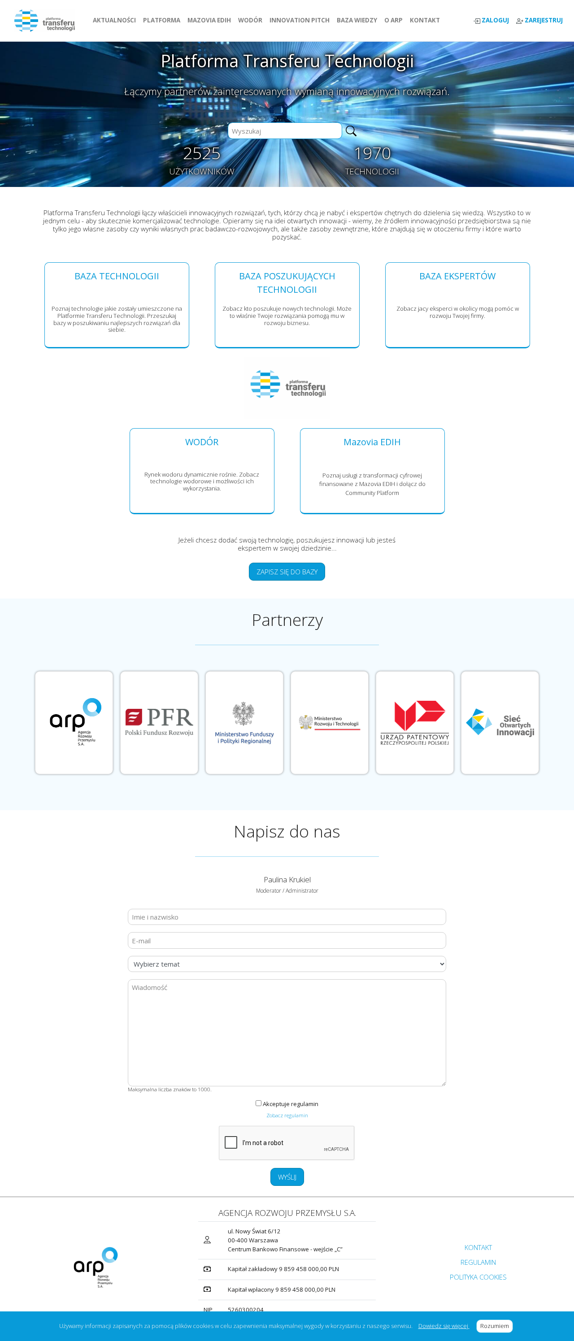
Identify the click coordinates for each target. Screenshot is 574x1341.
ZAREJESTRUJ (543, 20)
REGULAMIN (478, 1262)
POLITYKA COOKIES (478, 1276)
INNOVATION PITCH (300, 20)
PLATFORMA (163, 20)
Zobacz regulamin (287, 1115)
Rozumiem (496, 1326)
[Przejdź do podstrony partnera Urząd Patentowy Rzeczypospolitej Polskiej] (415, 722)
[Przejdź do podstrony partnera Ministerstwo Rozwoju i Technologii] (330, 722)
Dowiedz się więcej (444, 1326)
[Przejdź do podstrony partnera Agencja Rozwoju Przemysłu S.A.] (74, 722)
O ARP (395, 20)
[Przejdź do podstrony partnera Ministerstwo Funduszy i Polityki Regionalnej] (244, 722)
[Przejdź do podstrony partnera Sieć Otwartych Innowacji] (500, 722)
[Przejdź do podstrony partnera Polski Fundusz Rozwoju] (159, 722)
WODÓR (252, 20)
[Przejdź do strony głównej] (48, 20)
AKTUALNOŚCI (116, 20)
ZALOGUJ (494, 20)
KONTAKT (427, 20)
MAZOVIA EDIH (211, 20)
